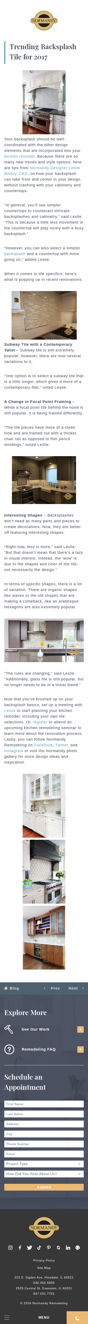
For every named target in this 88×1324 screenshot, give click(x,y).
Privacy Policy (44, 1260)
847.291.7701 (44, 1293)
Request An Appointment (77, 1317)
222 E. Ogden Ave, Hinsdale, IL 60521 (44, 1277)
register (40, 722)
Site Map (44, 1268)
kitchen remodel (19, 156)
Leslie (10, 710)
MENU (44, 1317)
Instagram (13, 751)
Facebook (43, 745)
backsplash (15, 254)
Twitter (61, 745)
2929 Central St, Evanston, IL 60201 (44, 1288)
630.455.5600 (44, 1282)
